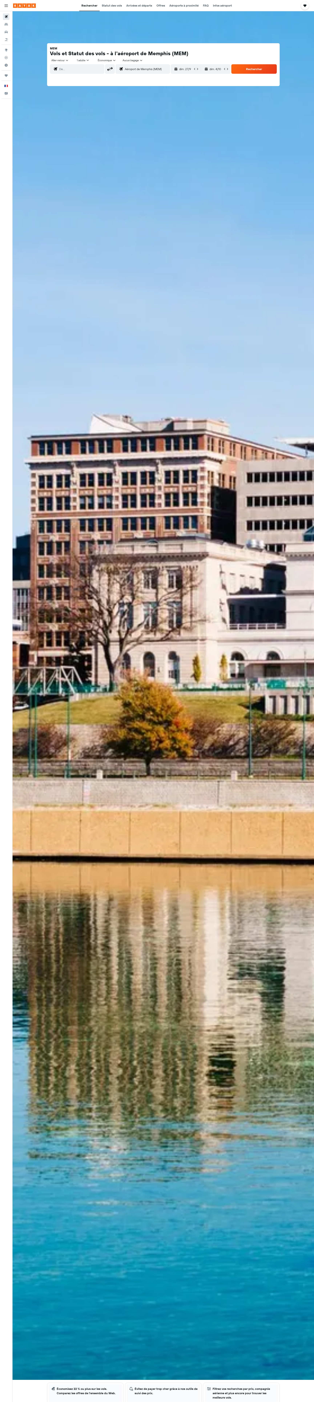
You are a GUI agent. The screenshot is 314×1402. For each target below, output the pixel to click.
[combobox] (60, 60)
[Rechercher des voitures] (6, 32)
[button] (6, 6)
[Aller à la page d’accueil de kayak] (24, 5)
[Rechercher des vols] (6, 16)
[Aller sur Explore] (6, 50)
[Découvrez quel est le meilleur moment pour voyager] (6, 65)
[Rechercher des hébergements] (6, 24)
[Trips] (6, 75)
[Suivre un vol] (6, 57)
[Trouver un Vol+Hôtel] (6, 39)
